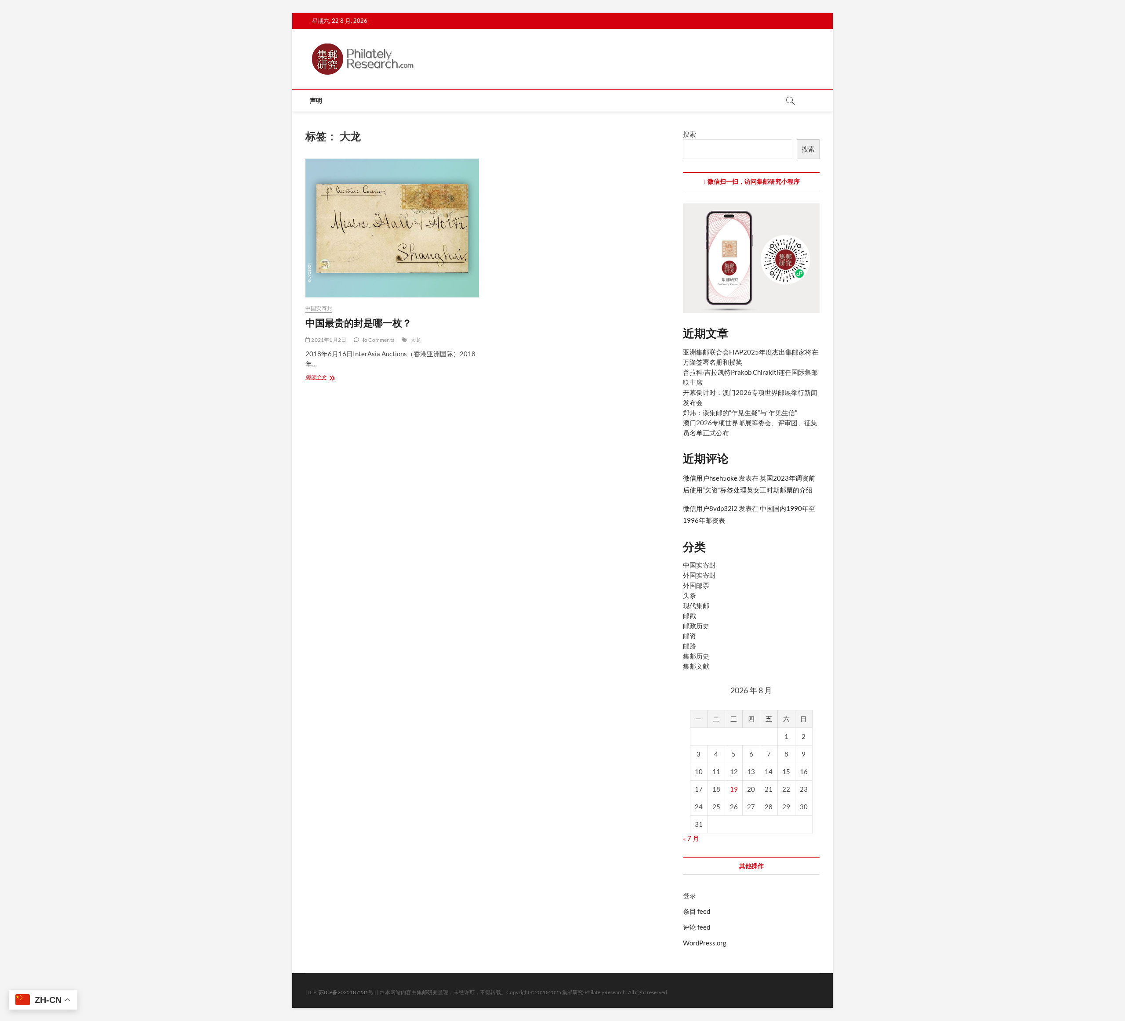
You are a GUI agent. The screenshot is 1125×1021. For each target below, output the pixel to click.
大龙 (415, 340)
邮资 (689, 636)
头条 (689, 595)
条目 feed (696, 911)
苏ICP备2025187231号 (346, 992)
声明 (316, 100)
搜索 (689, 134)
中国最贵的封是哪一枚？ (358, 322)
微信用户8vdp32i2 (710, 508)
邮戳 (689, 615)
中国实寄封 (318, 308)
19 (734, 789)
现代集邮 (696, 605)
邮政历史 (696, 626)
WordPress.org (704, 943)
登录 (689, 895)
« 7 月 (691, 838)
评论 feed (696, 927)
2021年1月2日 (328, 340)
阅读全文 (321, 378)
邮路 (689, 646)
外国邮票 (696, 585)
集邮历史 (696, 656)
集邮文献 (696, 666)
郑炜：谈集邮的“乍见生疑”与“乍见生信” (740, 412)
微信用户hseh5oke (710, 478)
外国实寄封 (699, 575)
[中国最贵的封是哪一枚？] (392, 228)
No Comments (376, 340)
